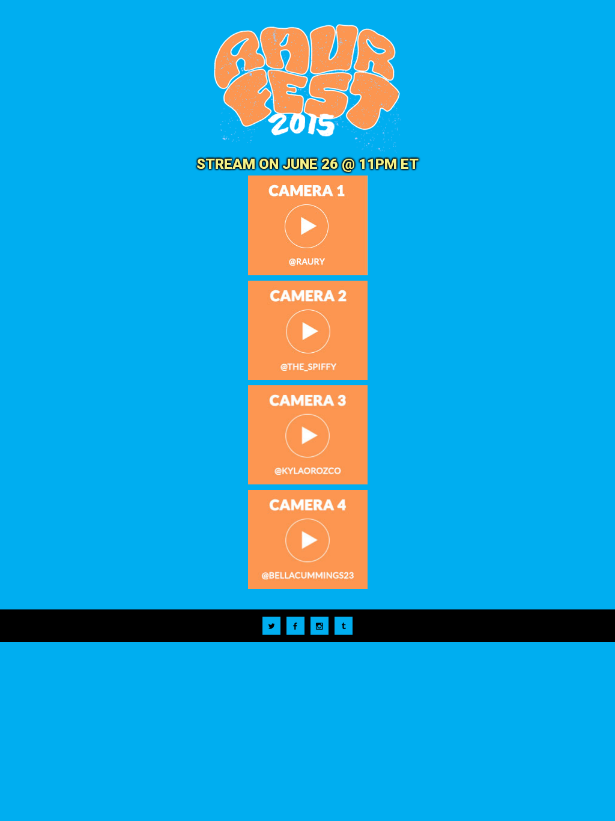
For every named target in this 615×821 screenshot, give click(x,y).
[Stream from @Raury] (307, 226)
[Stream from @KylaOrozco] (307, 436)
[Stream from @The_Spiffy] (307, 331)
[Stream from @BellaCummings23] (307, 540)
